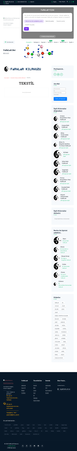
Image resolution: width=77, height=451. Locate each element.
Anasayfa (28, 42)
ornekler (40, 428)
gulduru (24, 431)
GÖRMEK (63, 338)
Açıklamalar (48, 385)
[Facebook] (26, 445)
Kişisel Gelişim (36, 400)
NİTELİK (64, 348)
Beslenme (27, 434)
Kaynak (43, 42)
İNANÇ (56, 354)
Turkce (39, 425)
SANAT (56, 312)
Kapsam (32, 1)
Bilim (34, 388)
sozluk (50, 425)
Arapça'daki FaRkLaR (65, 126)
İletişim (23, 390)
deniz (46, 431)
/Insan (63, 272)
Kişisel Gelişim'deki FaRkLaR (64, 196)
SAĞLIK (63, 325)
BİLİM (63, 309)
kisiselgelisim (64, 428)
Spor (34, 393)
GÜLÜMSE (57, 348)
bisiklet (58, 431)
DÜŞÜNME (57, 328)
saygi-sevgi (64, 425)
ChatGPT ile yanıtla (29, 24)
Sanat (34, 390)
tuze (34, 425)
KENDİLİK (63, 322)
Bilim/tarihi (14, 434)
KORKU (56, 345)
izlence (12, 431)
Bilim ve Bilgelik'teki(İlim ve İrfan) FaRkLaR (65, 144)
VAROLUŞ (57, 335)
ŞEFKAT (56, 338)
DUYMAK (64, 319)
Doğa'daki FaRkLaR (65, 170)
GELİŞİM (57, 325)
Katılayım (36, 42)
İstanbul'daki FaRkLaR (66, 188)
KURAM (56, 351)
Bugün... (55, 1)
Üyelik (70, 42)
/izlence (61, 281)
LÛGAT (63, 306)
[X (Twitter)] (22, 445)
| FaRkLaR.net (11, 446)
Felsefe (35, 385)
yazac (22, 425)
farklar (52, 431)
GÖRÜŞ (64, 328)
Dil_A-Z (36, 431)
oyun (28, 428)
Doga (30, 431)
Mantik (56, 428)
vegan (28, 425)
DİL (62, 302)
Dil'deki (65, 152)
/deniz (62, 247)
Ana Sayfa (6, 77)
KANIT (56, 322)
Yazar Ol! (23, 388)
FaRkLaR (57, 302)
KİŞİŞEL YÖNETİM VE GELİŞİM (61, 315)
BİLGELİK (57, 319)
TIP (11, 428)
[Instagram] (30, 445)
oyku (33, 428)
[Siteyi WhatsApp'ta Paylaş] (42, 445)
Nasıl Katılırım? (48, 390)
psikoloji (17, 428)
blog (23, 428)
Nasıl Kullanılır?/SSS (22, 1)
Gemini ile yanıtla (50, 21)
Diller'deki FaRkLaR (65, 162)
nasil (51, 428)
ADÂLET (63, 345)
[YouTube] (34, 445)
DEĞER (63, 335)
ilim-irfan (7, 434)
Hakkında (23, 385)
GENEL (62, 351)
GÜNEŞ (56, 332)
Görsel (7, 3)
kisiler (6, 431)
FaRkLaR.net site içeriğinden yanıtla (34, 21)
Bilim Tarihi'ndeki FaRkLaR (64, 134)
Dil (34, 395)
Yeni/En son (63, 41)
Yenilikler (23, 393)
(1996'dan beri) (11, 22)
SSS (46, 388)
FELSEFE (56, 309)
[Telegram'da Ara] (38, 445)
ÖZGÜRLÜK (63, 332)
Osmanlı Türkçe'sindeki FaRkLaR (18, 77)
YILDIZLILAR (8, 425)
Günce (55, 42)
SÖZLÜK (57, 306)
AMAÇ (64, 341)
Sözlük (50, 41)
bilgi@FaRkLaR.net (9, 1)
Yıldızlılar (35, 398)
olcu (46, 428)
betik (21, 434)
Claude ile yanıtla (61, 21)
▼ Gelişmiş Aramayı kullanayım (47, 36)
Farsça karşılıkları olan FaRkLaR (65, 179)
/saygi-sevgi (65, 256)
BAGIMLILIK (36, 434)
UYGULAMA (57, 341)
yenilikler (16, 425)
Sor (26, 28)
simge (56, 425)
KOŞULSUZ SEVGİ (59, 358)
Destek (47, 393)
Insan (18, 431)
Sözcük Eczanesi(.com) (8, 383)
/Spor (64, 238)
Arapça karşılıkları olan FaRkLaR (65, 117)
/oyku (64, 264)
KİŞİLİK (62, 354)
